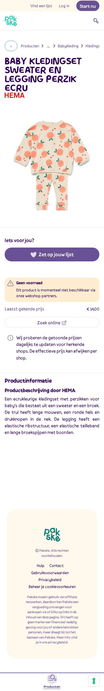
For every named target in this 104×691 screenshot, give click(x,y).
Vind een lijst (41, 5)
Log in (64, 5)
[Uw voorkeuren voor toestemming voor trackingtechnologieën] (93, 680)
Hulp (40, 565)
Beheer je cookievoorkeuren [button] (52, 586)
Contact (56, 565)
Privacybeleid (50, 579)
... (48, 45)
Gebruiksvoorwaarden (50, 572)
